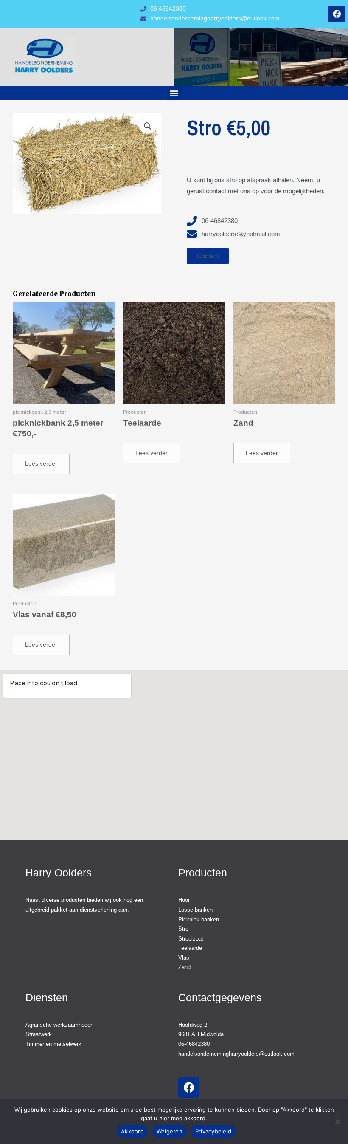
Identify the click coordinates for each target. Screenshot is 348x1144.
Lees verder (41, 463)
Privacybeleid (213, 1131)
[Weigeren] (337, 1121)
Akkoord (132, 1131)
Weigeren (169, 1131)
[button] (174, 93)
